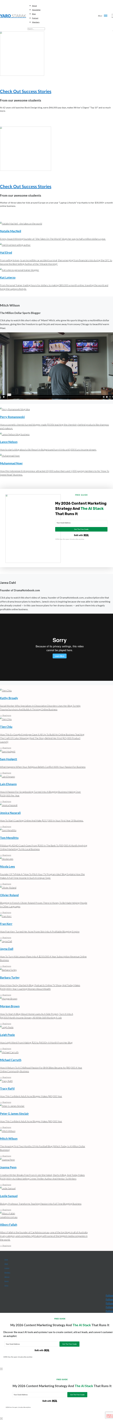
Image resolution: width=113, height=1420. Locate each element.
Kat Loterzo (7, 277)
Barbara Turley (10, 977)
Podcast (35, 18)
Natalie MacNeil (10, 231)
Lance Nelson (8, 442)
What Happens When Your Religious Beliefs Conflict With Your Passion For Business (43, 766)
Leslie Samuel (9, 1196)
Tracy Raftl (7, 1088)
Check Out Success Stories (25, 91)
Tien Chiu (6, 727)
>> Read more (5, 715)
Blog (34, 14)
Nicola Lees (7, 866)
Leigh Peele (7, 1035)
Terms (6, 1285)
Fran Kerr (6, 924)
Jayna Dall (6, 949)
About (34, 6)
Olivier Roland (9, 895)
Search (6, 1281)
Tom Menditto (9, 838)
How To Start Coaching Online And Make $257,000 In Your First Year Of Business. (41, 820)
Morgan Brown (10, 1006)
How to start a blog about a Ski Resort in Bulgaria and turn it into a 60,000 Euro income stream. (48, 449)
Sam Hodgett (8, 759)
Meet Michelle (9, 211)
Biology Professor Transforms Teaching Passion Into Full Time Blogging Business (40, 1203)
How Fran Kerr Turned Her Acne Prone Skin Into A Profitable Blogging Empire (39, 931)
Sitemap (6, 1277)
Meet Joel (7, 116)
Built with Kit (81, 535)
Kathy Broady (9, 698)
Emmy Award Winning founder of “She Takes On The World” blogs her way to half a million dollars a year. (53, 238)
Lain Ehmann (8, 784)
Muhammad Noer (11, 463)
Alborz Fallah (8, 1224)
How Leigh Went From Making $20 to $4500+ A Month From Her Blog (36, 1042)
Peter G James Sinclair (14, 1113)
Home (6, 1259)
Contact (6, 1268)
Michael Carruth (10, 1060)
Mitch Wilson (8, 1138)
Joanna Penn (8, 1167)
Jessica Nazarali (10, 813)
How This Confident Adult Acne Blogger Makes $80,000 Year (31, 1096)
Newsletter (36, 10)
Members (36, 22)
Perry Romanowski (12, 417)
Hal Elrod (6, 252)
